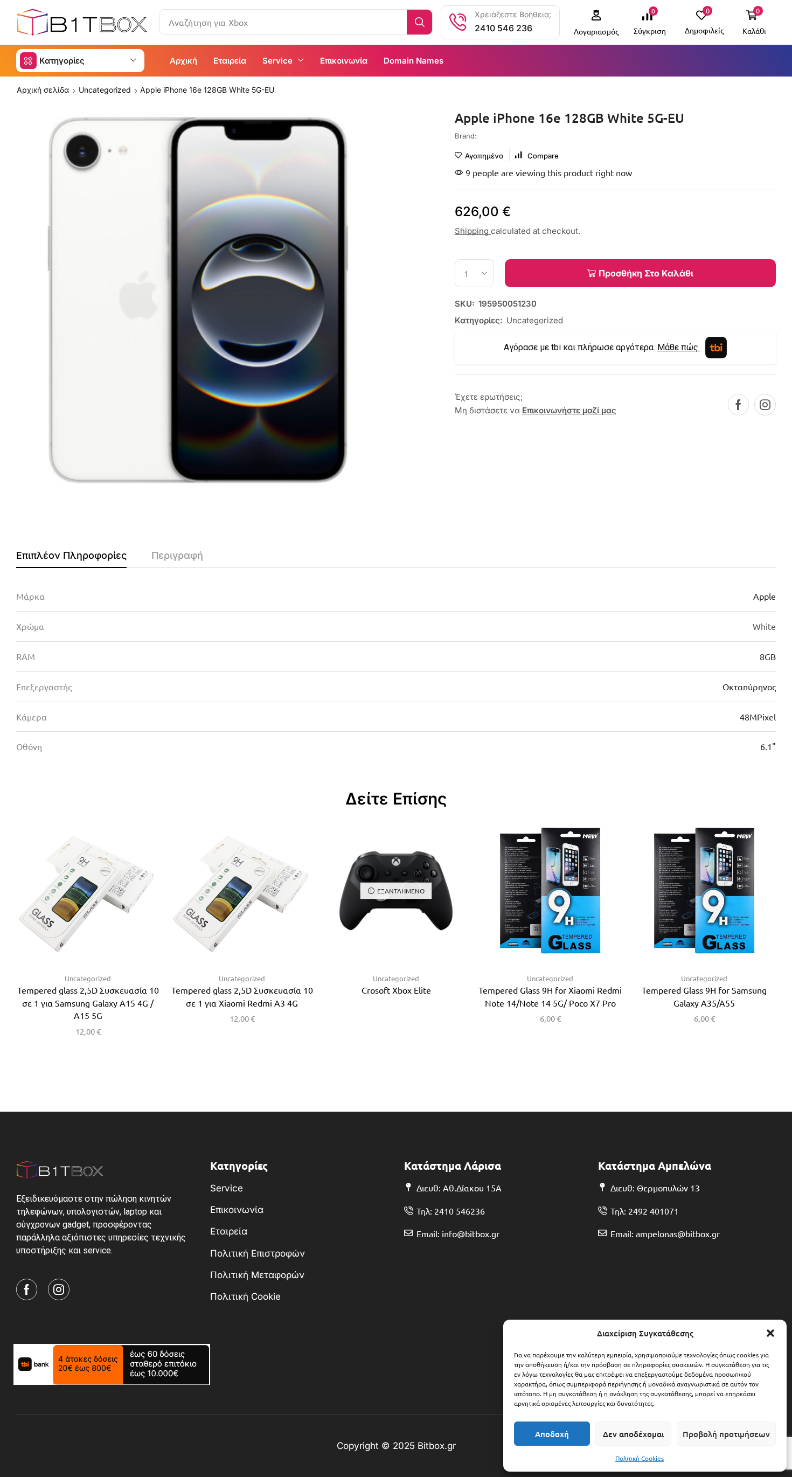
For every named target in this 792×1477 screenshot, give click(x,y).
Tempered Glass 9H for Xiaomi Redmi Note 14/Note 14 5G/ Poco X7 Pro (550, 996)
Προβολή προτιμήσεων (726, 1434)
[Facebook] (738, 404)
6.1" (768, 746)
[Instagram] (765, 404)
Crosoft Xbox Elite (396, 989)
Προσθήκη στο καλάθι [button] (77, 894)
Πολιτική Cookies (639, 1458)
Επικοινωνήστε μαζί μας (569, 410)
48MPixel (758, 716)
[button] (770, 1333)
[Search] (419, 22)
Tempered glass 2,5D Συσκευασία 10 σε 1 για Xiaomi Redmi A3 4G (242, 996)
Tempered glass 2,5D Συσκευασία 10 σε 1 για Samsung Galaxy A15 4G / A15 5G (88, 1002)
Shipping (473, 231)
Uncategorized (105, 89)
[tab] (71, 558)
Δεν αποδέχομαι (633, 1434)
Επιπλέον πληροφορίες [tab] (71, 555)
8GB (768, 656)
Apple (764, 596)
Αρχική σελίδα (43, 89)
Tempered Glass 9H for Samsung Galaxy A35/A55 (704, 996)
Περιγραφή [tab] (177, 555)
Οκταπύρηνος (749, 686)
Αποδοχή (552, 1434)
